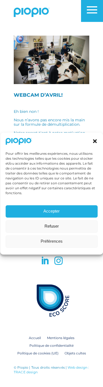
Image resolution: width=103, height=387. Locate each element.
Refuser (51, 226)
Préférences (52, 241)
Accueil (35, 338)
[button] (95, 141)
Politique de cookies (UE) (38, 353)
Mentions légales (60, 338)
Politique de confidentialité (51, 345)
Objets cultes (75, 353)
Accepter (51, 211)
